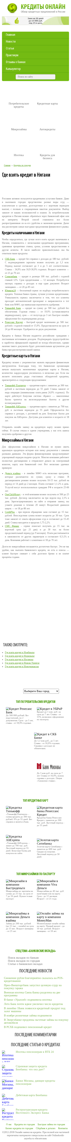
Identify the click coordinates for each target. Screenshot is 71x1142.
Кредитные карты (47, 103)
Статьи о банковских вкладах (25, 964)
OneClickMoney (13, 494)
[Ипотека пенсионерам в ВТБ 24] (8, 1056)
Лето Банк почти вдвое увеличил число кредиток (33, 1004)
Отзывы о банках (15, 62)
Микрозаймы (19, 129)
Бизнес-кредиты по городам (19, 1128)
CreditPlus (10, 512)
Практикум (12, 55)
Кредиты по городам (22, 165)
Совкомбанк (11, 276)
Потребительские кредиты (19, 105)
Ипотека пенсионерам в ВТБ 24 (35, 1051)
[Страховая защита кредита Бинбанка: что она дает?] (8, 1071)
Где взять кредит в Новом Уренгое (22, 663)
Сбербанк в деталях (45, 1128)
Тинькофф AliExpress (15, 406)
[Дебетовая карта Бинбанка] (8, 1099)
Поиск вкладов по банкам (23, 957)
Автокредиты (47, 129)
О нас (9, 1124)
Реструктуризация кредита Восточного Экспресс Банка (32, 1111)
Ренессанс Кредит (14, 322)
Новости (11, 42)
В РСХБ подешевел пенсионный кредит (28, 1027)
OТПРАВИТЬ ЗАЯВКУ (49, 833)
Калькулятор (13, 69)
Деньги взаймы (13, 473)
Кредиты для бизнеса (47, 157)
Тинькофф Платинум (15, 385)
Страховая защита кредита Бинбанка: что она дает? (31, 1068)
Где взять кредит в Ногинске (19, 659)
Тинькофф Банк (13, 308)
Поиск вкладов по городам (24, 960)
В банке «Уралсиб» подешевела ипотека (28, 999)
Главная (10, 35)
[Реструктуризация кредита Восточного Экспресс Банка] (8, 1114)
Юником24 (10, 290)
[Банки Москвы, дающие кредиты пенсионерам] (8, 1085)
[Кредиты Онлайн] (35, 9)
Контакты (63, 1128)
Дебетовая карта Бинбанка (31, 1095)
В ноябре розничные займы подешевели (28, 1015)
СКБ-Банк (10, 259)
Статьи (10, 48)
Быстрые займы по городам (51, 1124)
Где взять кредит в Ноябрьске (20, 652)
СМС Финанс (12, 526)
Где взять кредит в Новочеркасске (22, 666)
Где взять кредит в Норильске (20, 656)
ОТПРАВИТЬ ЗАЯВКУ (18, 731)
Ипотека (19, 155)
